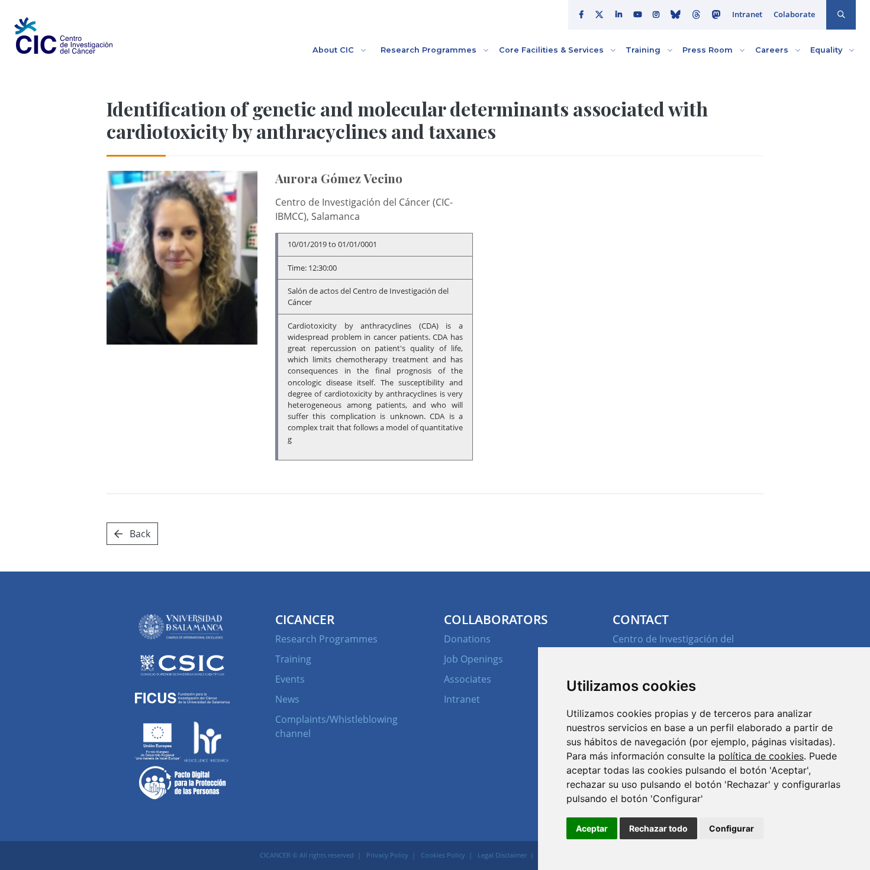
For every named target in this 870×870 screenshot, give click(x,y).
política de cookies (761, 756)
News (287, 699)
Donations (467, 638)
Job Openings (473, 659)
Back (138, 533)
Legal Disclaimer (502, 854)
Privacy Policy (387, 854)
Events (290, 679)
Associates (467, 679)
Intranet (747, 14)
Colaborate (794, 14)
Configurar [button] (731, 828)
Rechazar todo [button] (658, 828)
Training (293, 659)
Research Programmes (326, 638)
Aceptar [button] (592, 828)
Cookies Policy (443, 854)
